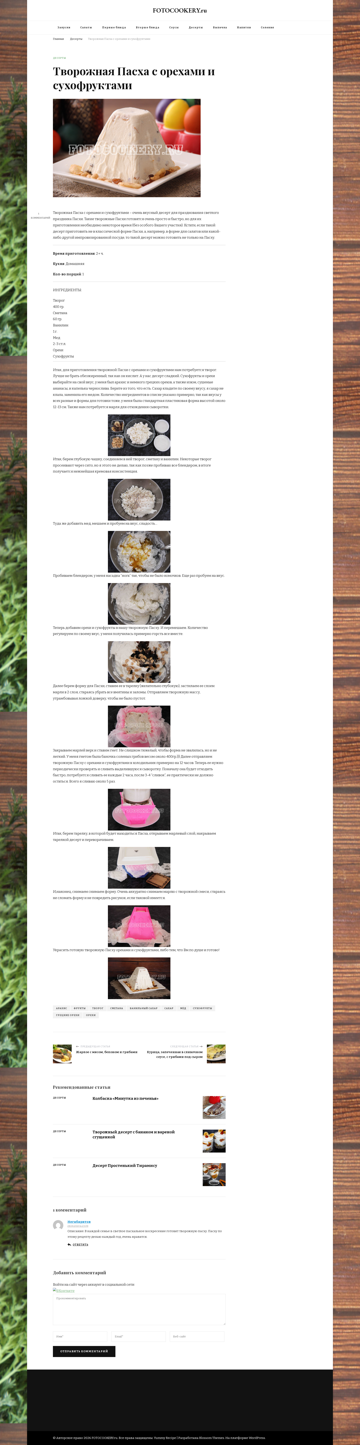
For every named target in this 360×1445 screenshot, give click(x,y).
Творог (98, 1008)
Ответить (80, 1244)
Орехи (91, 1015)
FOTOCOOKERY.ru (180, 10)
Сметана (116, 1008)
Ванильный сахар (144, 1008)
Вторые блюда (147, 27)
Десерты (196, 27)
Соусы (174, 27)
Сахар (169, 1008)
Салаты (86, 27)
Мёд (183, 1008)
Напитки (244, 27)
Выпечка (220, 27)
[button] (64, 1291)
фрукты (80, 1008)
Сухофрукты (202, 1008)
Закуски (64, 27)
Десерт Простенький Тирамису (124, 1165)
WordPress (257, 1438)
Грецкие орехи (67, 1015)
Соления (267, 27)
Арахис (61, 1008)
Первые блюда (114, 27)
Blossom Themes (211, 1438)
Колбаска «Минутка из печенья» (125, 1098)
